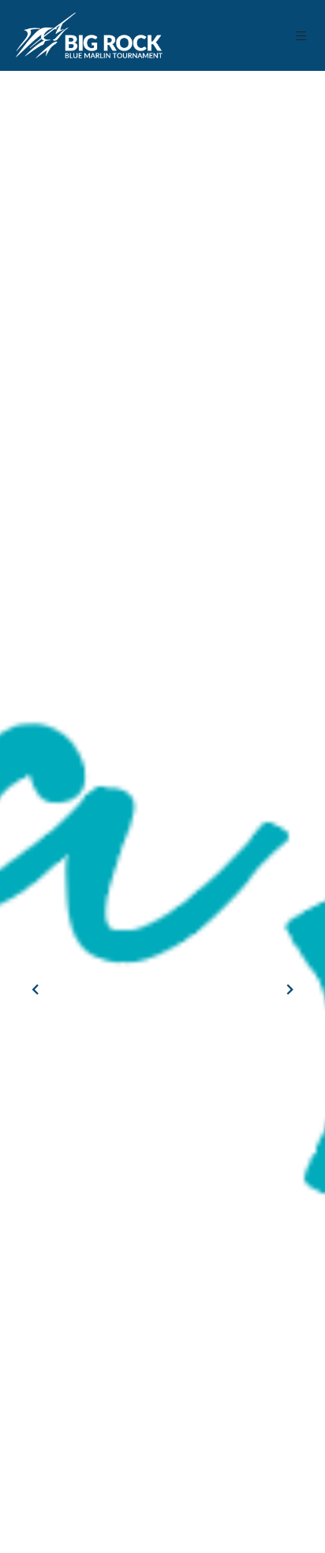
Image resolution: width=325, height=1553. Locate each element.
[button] (301, 36)
